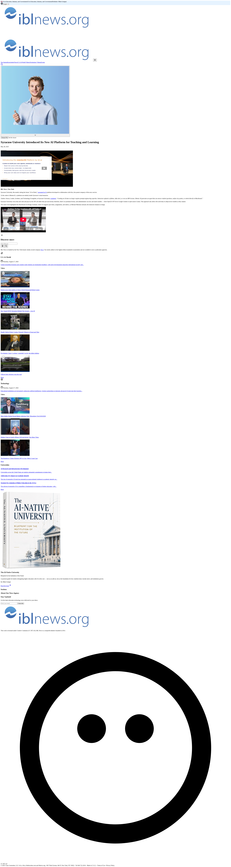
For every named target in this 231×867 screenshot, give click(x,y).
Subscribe (20, 603)
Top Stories (4, 62)
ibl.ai (42, 250)
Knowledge (10, 62)
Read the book (5, 586)
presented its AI (42, 192)
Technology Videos (35, 62)
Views (16, 62)
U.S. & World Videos (24, 62)
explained (53, 198)
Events (43, 62)
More (2, 377)
